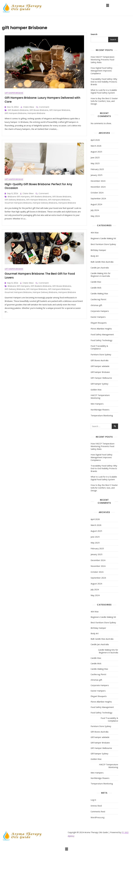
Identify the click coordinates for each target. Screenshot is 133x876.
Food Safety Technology (101, 340)
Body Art (95, 256)
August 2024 (96, 204)
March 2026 (96, 145)
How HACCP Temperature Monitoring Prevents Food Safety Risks (102, 60)
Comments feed (98, 811)
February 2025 (97, 169)
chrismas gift (96, 305)
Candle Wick (96, 287)
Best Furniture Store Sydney (103, 244)
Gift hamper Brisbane (14, 93)
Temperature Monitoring (102, 415)
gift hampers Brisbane (15, 113)
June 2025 (95, 157)
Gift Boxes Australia (99, 360)
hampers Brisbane (36, 113)
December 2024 (98, 181)
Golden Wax (96, 389)
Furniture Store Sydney (101, 354)
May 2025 (95, 163)
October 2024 (97, 192)
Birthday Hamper (98, 250)
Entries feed (96, 805)
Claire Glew (28, 107)
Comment (44, 106)
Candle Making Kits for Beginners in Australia (101, 274)
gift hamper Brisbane (59, 110)
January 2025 (96, 175)
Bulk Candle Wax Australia (102, 261)
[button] (107, 5)
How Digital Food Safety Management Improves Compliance (101, 71)
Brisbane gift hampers (19, 196)
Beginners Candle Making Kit (103, 238)
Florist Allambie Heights (101, 328)
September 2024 (98, 198)
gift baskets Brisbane (18, 110)
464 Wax (95, 232)
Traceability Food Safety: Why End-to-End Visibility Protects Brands (104, 82)
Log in (93, 800)
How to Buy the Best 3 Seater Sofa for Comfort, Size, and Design (104, 101)
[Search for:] (104, 426)
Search (94, 34)
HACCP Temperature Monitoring (100, 396)
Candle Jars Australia (100, 267)
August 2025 (96, 151)
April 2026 (95, 140)
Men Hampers (97, 403)
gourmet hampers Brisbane (18, 202)
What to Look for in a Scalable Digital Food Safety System (104, 91)
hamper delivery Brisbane (45, 202)
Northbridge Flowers (100, 409)
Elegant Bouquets (99, 322)
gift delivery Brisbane (15, 199)
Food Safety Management (102, 334)
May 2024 (95, 216)
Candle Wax (96, 281)
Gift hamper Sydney (99, 383)
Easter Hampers (98, 317)
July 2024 (95, 210)
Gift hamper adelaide (100, 366)
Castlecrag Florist (98, 299)
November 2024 (98, 186)
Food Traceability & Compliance (99, 347)
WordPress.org (97, 817)
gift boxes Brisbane (38, 110)
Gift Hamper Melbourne (101, 378)
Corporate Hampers (100, 311)
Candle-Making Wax (99, 293)
